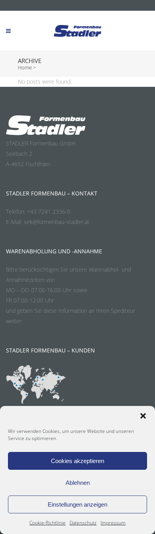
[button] (143, 416)
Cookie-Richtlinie (47, 522)
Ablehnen (78, 482)
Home (25, 67)
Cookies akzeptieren (77, 460)
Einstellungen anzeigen (77, 504)
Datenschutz (83, 522)
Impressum (113, 522)
